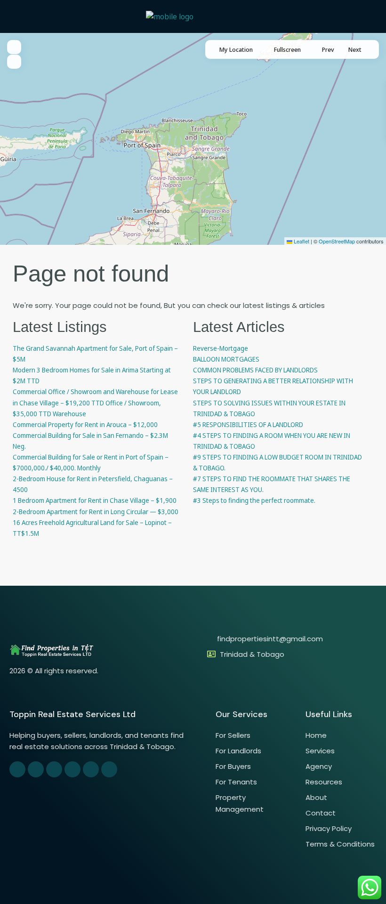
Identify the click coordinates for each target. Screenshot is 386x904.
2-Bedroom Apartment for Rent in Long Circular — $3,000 (95, 511)
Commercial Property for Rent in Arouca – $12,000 (85, 424)
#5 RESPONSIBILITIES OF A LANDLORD (248, 424)
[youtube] (91, 769)
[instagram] (109, 769)
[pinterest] (72, 769)
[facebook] (17, 769)
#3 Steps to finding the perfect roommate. (254, 500)
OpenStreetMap (337, 241)
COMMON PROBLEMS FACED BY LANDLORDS (255, 369)
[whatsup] (36, 769)
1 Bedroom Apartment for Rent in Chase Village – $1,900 (95, 500)
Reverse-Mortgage (220, 348)
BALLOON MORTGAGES (226, 359)
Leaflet (300, 241)
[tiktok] (54, 769)
